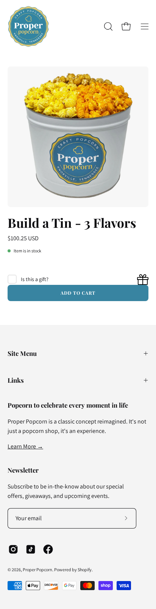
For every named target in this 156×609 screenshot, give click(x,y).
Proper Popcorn (37, 569)
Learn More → (25, 446)
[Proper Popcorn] (28, 26)
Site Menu (22, 353)
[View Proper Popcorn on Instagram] (13, 549)
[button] (107, 26)
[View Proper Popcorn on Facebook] (48, 549)
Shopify (85, 569)
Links (16, 380)
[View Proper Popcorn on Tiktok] (30, 549)
